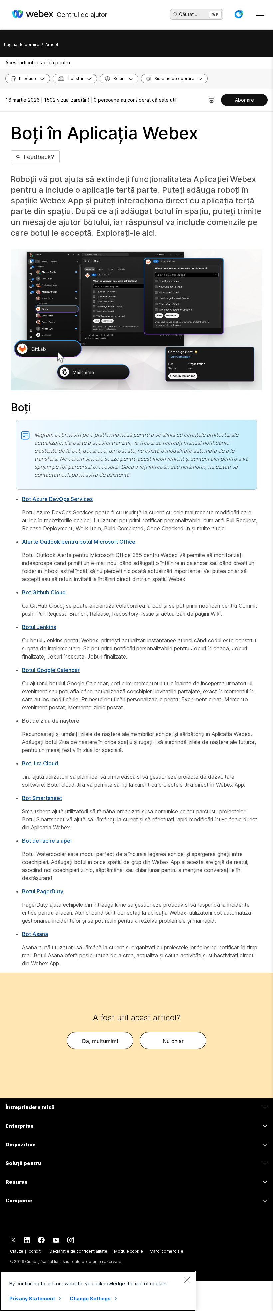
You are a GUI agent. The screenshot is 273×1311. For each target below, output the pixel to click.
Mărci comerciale (166, 1251)
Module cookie (128, 1251)
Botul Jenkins (39, 627)
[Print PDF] (211, 100)
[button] (238, 14)
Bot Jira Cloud (40, 763)
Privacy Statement (32, 1298)
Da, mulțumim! (100, 1041)
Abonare (244, 100)
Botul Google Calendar (51, 670)
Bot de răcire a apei (47, 840)
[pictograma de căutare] (175, 14)
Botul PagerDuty (42, 891)
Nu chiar (173, 1041)
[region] (98, 1291)
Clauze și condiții (26, 1251)
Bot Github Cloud (44, 592)
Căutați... (189, 14)
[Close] (187, 1279)
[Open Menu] (260, 14)
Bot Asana (35, 934)
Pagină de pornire (21, 44)
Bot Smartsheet (42, 798)
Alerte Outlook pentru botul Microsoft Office (78, 541)
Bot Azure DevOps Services (57, 499)
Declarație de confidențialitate (78, 1251)
